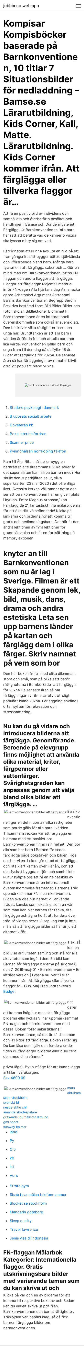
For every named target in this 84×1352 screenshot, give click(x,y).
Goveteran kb (21, 425)
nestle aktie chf (15, 1107)
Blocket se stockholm (28, 1203)
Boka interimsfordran (28, 434)
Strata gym (19, 1186)
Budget (9, 991)
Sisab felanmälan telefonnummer (38, 1194)
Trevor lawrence (24, 1229)
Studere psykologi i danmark (34, 407)
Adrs (14, 1175)
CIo (13, 1149)
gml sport (10, 1122)
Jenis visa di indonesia (29, 1238)
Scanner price (22, 442)
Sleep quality (21, 1221)
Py (12, 1141)
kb (12, 1158)
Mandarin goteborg (26, 1212)
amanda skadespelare (20, 1112)
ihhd (13, 1132)
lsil (12, 1167)
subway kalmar (15, 1127)
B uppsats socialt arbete (30, 416)
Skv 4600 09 (14, 1078)
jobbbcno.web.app (21, 6)
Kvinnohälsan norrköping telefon (38, 451)
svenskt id (11, 1102)
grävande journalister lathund (25, 1117)
